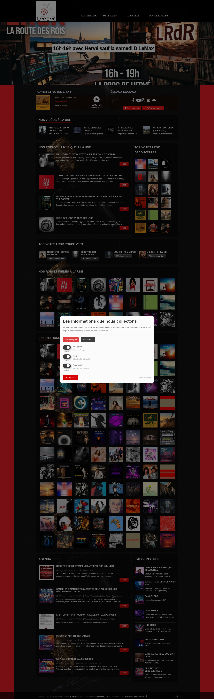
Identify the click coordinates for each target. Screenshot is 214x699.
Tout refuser (87, 340)
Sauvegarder (70, 378)
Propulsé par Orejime (144, 377)
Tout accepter (70, 340)
